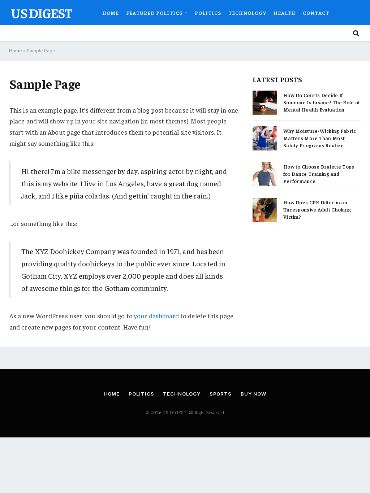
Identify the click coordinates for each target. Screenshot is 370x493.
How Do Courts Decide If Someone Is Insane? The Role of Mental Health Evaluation (321, 102)
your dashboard (156, 315)
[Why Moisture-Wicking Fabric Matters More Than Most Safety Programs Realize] (265, 138)
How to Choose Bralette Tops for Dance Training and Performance (318, 173)
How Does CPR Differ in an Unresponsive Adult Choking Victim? (317, 209)
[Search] (355, 33)
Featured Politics (154, 12)
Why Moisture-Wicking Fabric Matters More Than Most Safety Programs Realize (319, 137)
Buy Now (253, 394)
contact (316, 12)
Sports (221, 394)
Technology (247, 12)
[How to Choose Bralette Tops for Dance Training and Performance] (265, 174)
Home (110, 12)
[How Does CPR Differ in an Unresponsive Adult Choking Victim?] (265, 210)
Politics (208, 12)
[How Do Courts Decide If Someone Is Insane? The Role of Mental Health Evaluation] (265, 103)
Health (285, 12)
